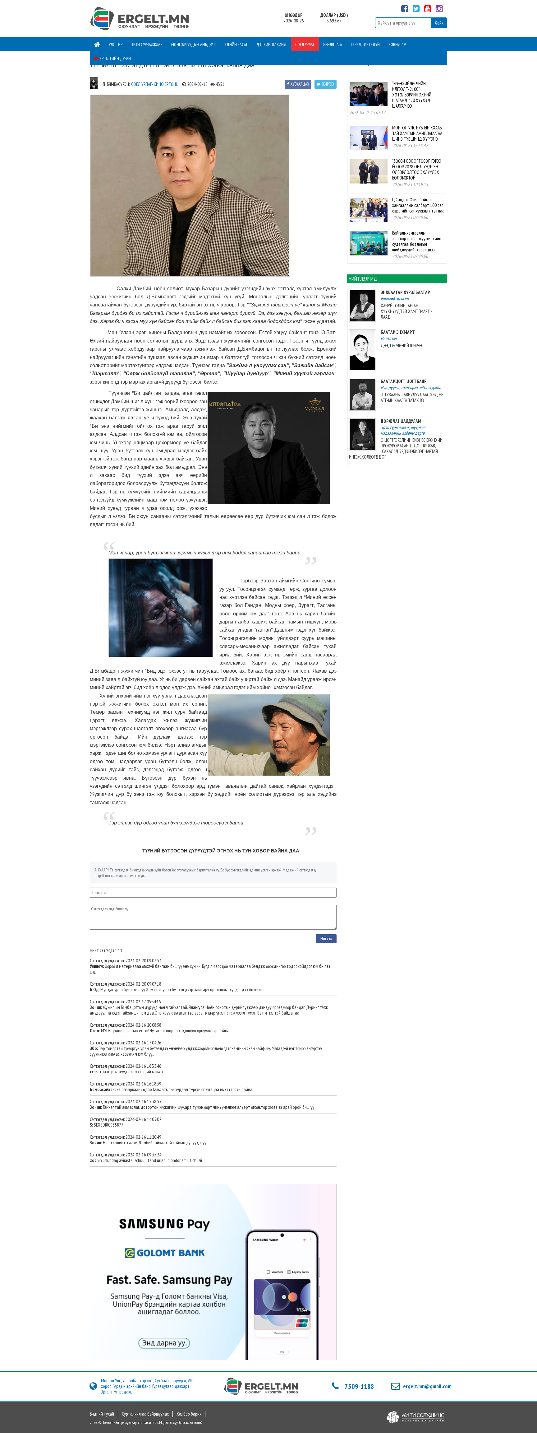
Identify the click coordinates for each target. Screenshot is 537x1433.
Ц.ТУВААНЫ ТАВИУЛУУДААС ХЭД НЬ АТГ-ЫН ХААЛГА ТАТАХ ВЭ (412, 397)
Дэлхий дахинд (271, 44)
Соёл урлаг (304, 44)
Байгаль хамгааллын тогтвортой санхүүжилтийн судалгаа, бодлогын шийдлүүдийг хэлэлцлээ (416, 241)
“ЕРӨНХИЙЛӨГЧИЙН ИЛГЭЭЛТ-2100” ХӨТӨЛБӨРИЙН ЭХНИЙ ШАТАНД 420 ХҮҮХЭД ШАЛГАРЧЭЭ (411, 95)
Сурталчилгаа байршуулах (145, 1414)
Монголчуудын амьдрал (193, 44)
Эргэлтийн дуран (115, 58)
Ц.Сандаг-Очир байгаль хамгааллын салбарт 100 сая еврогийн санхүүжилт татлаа (418, 205)
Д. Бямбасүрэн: (116, 84)
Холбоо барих (189, 1414)
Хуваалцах (300, 84)
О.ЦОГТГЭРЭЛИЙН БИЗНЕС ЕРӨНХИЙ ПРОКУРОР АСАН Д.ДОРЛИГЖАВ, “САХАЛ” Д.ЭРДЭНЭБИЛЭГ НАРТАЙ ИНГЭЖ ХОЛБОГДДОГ (396, 448)
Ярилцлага (332, 44)
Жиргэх (328, 84)
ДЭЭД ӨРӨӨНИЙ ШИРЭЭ (401, 345)
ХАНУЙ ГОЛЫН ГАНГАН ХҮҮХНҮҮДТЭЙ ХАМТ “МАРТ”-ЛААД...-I (406, 311)
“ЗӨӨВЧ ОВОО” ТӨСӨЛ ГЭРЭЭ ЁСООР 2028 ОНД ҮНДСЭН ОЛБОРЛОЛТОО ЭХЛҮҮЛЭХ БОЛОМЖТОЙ (416, 169)
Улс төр (115, 44)
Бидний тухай (102, 1414)
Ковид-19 (397, 44)
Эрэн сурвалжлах (147, 44)
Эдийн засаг (236, 44)
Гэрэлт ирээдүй (365, 44)
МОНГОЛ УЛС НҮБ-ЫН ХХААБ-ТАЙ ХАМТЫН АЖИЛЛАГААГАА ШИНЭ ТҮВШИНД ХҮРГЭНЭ (417, 133)
